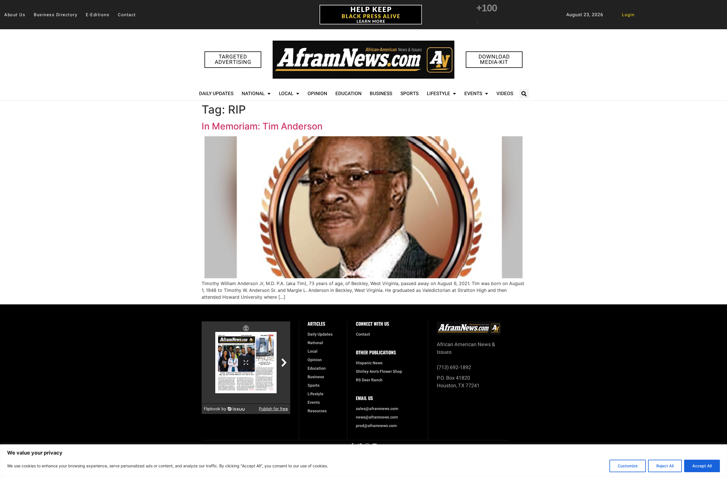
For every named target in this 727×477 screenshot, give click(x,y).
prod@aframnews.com (376, 426)
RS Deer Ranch (369, 380)
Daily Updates (216, 93)
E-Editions (97, 15)
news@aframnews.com (377, 417)
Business (381, 93)
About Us (14, 15)
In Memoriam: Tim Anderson (262, 126)
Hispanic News (369, 363)
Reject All (665, 465)
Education (348, 93)
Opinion (317, 93)
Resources (317, 411)
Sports (409, 93)
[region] (363, 460)
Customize (628, 465)
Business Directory (55, 15)
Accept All (702, 465)
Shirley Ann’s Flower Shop (379, 372)
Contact (127, 15)
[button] (524, 93)
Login (628, 15)
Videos (504, 93)
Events (473, 93)
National (253, 93)
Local (286, 93)
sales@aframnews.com (377, 409)
